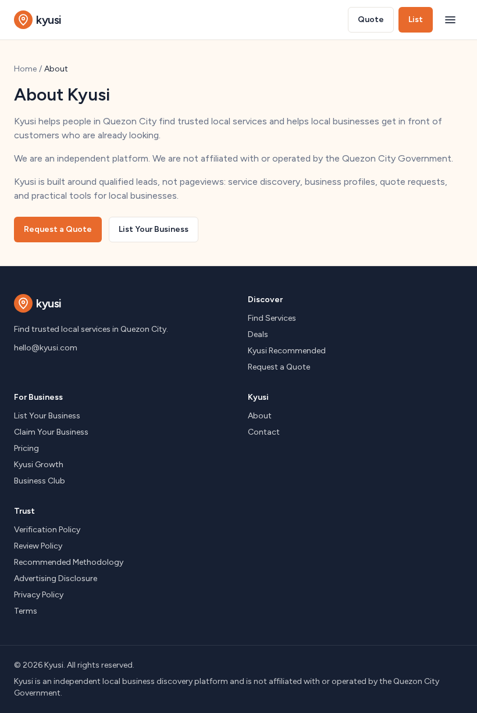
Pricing (26, 448)
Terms (25, 611)
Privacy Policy (38, 595)
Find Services (272, 318)
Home (25, 69)
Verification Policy (47, 530)
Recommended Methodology (68, 562)
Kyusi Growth (38, 465)
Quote (371, 19)
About (260, 416)
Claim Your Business (51, 432)
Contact (264, 432)
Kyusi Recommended (287, 351)
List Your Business (153, 229)
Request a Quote (58, 229)
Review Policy (38, 546)
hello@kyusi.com (45, 348)
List (415, 19)
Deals (258, 334)
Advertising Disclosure (55, 578)
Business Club (39, 481)
